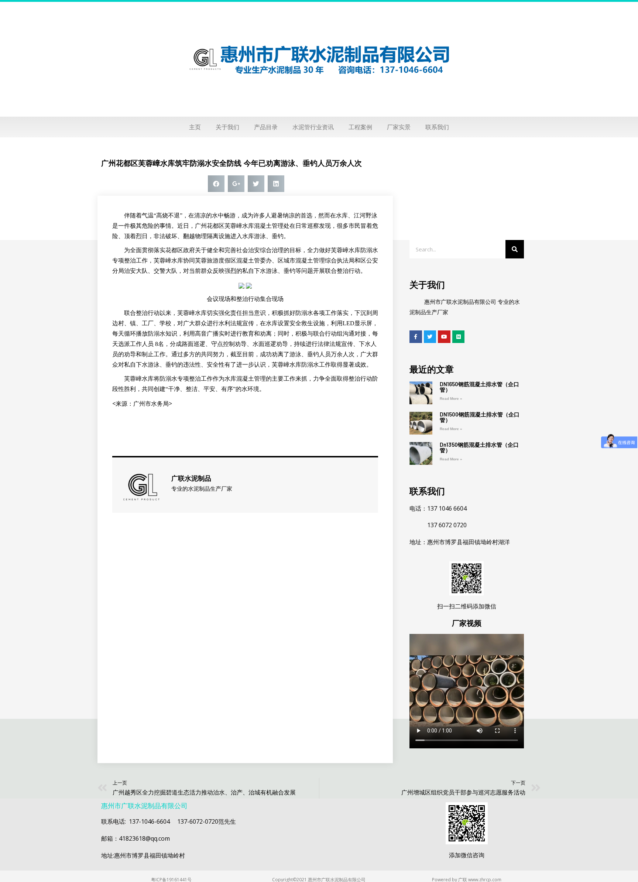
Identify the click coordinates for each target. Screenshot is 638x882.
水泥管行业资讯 (313, 127)
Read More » (451, 399)
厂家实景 (399, 127)
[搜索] (514, 249)
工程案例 (360, 127)
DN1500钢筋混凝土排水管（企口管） (479, 417)
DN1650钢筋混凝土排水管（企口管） (479, 387)
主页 (195, 127)
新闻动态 (112, 146)
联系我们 (437, 127)
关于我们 (227, 127)
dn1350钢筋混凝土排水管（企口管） (479, 447)
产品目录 (266, 127)
